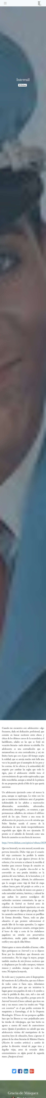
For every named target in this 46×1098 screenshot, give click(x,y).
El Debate (22, 85)
